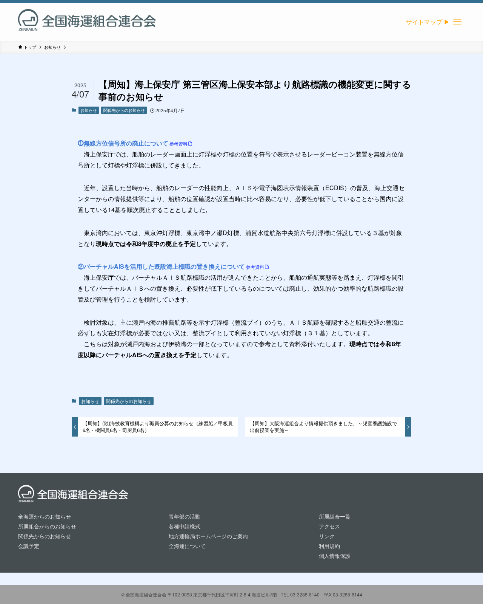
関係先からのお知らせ (124, 110)
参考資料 (178, 143)
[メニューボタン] (457, 21)
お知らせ (88, 110)
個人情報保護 (335, 555)
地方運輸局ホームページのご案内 (208, 536)
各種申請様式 (184, 526)
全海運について (187, 546)
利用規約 (329, 546)
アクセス (329, 526)
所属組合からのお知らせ (47, 526)
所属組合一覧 (335, 516)
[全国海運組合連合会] (86, 22)
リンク (327, 536)
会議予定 (28, 546)
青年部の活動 (184, 516)
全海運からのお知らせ (44, 516)
